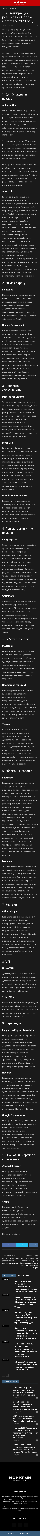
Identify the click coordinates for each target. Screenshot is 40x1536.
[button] (3, 3)
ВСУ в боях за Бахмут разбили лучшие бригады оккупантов (10, 1260)
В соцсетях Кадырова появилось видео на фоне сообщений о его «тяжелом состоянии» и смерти (29, 1263)
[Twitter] (26, 1525)
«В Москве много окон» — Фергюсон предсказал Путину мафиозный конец (24, 1418)
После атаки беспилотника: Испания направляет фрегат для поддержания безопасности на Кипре (25, 1333)
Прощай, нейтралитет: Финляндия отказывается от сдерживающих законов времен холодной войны (25, 1286)
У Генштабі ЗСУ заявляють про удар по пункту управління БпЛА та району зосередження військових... (25, 1433)
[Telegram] (20, 1525)
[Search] (37, 3)
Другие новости (23, 1275)
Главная (5, 8)
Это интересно (9, 1275)
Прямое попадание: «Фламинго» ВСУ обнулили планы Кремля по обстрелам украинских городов (25, 1317)
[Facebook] (14, 1525)
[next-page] (7, 1375)
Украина (13, 8)
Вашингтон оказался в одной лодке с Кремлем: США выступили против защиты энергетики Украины (25, 1302)
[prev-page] (3, 1375)
